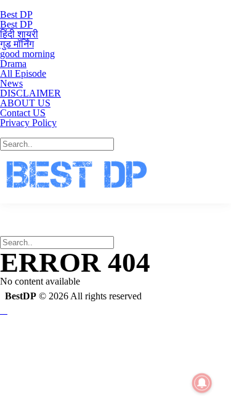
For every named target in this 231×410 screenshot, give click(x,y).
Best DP (16, 14)
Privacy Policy (28, 122)
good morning (27, 54)
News (11, 83)
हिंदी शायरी (19, 34)
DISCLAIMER (30, 93)
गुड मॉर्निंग (17, 44)
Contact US (23, 113)
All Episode (23, 73)
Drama (13, 63)
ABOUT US (25, 103)
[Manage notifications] (202, 383)
